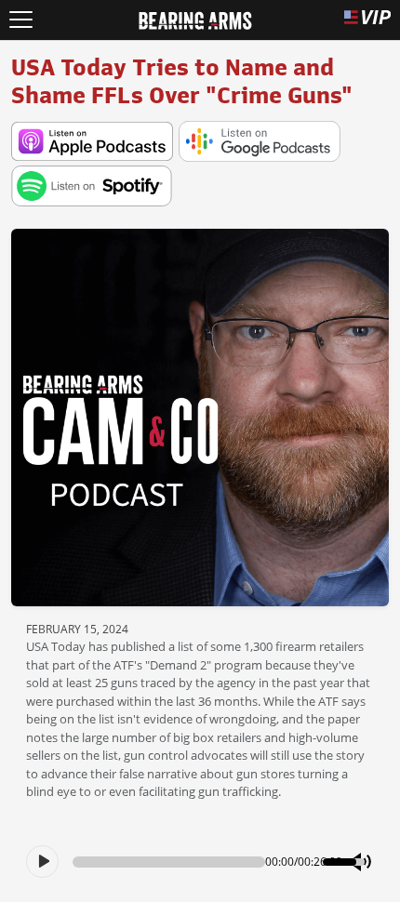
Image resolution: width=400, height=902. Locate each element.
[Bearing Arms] (195, 19)
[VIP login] (367, 20)
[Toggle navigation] (21, 20)
